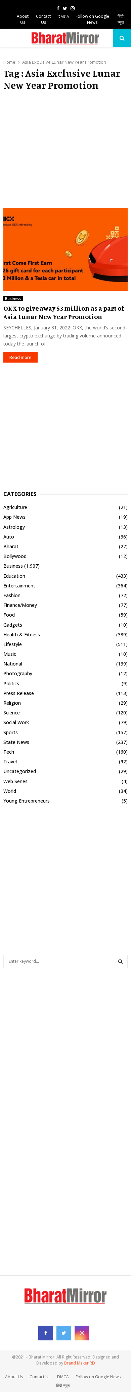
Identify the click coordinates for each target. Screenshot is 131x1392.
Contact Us (43, 19)
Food (9, 615)
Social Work (16, 722)
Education (14, 576)
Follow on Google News (92, 19)
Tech (8, 752)
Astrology (14, 527)
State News (16, 742)
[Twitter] (63, 1333)
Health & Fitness (21, 634)
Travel (10, 761)
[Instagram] (82, 1333)
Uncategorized (19, 771)
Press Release (18, 693)
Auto (8, 536)
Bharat (10, 546)
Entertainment (19, 585)
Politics (11, 683)
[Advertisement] (65, 149)
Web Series (15, 781)
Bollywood (15, 556)
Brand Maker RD (79, 1363)
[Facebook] (45, 1333)
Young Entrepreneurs (26, 801)
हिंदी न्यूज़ (121, 19)
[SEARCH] (120, 961)
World (9, 791)
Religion (12, 703)
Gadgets (12, 625)
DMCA (63, 16)
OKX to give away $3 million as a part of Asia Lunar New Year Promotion (63, 312)
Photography (17, 673)
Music (9, 654)
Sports (10, 732)
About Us (23, 19)
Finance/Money (20, 605)
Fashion (11, 595)
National (12, 663)
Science (11, 712)
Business (13, 298)
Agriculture (15, 507)
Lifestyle (12, 644)
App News (14, 517)
